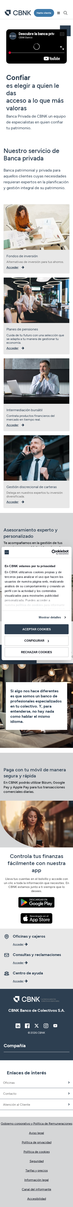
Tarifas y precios (37, 1170)
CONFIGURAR (34, 640)
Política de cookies (37, 1151)
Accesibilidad (36, 1198)
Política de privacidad (36, 1142)
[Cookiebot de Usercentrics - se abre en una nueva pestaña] (52, 552)
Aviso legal (36, 1133)
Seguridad (37, 1161)
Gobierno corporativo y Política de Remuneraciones (36, 1123)
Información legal (36, 1180)
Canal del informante (36, 1189)
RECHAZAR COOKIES (36, 652)
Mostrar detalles (50, 617)
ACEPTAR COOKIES (36, 629)
